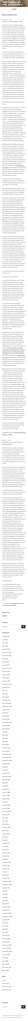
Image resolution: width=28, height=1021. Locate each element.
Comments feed (6, 986)
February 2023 (6, 700)
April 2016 (5, 821)
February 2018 (6, 805)
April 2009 (5, 932)
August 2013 (5, 843)
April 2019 (5, 786)
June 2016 (5, 818)
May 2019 (5, 783)
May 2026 (5, 646)
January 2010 (6, 910)
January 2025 (6, 665)
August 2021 (5, 728)
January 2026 (6, 649)
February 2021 (6, 748)
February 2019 (6, 792)
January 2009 (6, 942)
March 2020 (5, 773)
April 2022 (5, 713)
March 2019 (5, 789)
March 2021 (5, 744)
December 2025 (6, 652)
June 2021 (5, 735)
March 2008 (5, 964)
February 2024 (6, 681)
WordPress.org (6, 990)
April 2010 (5, 900)
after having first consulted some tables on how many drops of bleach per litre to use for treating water (13, 349)
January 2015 (6, 834)
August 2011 (5, 869)
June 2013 (5, 846)
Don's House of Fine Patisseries (12, 3)
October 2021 (6, 725)
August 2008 (6, 954)
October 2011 (6, 865)
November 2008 (6, 948)
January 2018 (6, 808)
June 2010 (5, 894)
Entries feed (5, 983)
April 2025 (5, 659)
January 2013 (6, 856)
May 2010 (5, 897)
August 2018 (5, 798)
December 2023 (6, 684)
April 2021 (5, 741)
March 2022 (5, 716)
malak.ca (4, 615)
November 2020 (6, 757)
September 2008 (7, 951)
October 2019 (6, 779)
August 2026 (6, 636)
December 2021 (6, 722)
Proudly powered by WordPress (14, 1017)
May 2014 (5, 840)
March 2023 (5, 697)
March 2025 (5, 662)
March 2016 (5, 824)
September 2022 (7, 706)
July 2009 (5, 923)
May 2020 (5, 767)
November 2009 (6, 913)
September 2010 (7, 884)
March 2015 (5, 830)
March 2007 (5, 970)
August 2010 (5, 888)
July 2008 (5, 958)
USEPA (18, 165)
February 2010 (6, 907)
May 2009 (5, 929)
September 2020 (7, 760)
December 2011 (6, 862)
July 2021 (4, 732)
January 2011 (5, 878)
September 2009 (7, 916)
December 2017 (6, 811)
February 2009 (6, 938)
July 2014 (4, 837)
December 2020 (6, 754)
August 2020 (6, 763)
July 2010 (4, 891)
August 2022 (5, 709)
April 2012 (5, 859)
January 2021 (5, 751)
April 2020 (5, 770)
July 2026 (5, 639)
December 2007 (6, 967)
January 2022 (6, 719)
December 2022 (6, 703)
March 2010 (5, 903)
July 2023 (5, 690)
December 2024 (6, 668)
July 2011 (4, 872)
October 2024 (6, 671)
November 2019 (6, 776)
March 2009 (5, 935)
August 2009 (6, 919)
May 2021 (5, 738)
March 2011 (5, 875)
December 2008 (6, 945)
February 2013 (6, 853)
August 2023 (6, 687)
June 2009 (5, 926)
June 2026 (5, 643)
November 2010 (6, 881)
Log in (4, 980)
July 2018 (4, 802)
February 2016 (6, 827)
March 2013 (5, 849)
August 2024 (6, 674)
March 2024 (5, 678)
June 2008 (5, 961)
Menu (14, 9)
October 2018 (6, 795)
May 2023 (5, 694)
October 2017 (6, 814)
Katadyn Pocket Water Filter (12, 21)
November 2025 (6, 655)
